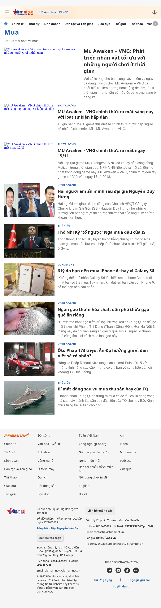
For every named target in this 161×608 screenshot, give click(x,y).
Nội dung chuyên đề (93, 477)
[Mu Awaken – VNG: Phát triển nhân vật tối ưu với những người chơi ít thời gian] (42, 73)
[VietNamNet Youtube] (118, 572)
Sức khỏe (44, 452)
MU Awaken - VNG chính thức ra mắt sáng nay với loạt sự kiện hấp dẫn (105, 114)
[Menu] (6, 12)
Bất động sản (47, 486)
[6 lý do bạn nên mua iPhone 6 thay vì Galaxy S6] (29, 279)
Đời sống (44, 435)
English (84, 486)
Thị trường (67, 105)
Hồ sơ (83, 494)
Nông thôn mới (89, 461)
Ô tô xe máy (46, 469)
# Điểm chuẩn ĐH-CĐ (53, 12)
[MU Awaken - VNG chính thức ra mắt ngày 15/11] (29, 159)
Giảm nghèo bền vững (94, 452)
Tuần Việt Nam (89, 435)
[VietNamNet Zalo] (136, 572)
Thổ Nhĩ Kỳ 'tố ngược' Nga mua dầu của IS (101, 232)
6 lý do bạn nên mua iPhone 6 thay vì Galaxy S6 (106, 271)
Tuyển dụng (121, 586)
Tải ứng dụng (103, 580)
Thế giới (120, 23)
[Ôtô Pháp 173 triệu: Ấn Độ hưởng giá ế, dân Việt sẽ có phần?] (29, 359)
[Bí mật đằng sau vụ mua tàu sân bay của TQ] (29, 398)
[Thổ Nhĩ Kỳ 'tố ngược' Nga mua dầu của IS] (29, 241)
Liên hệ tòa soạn (50, 538)
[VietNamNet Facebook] (109, 572)
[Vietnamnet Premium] (16, 437)
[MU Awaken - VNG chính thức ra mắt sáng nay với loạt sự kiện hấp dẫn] (29, 120)
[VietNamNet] (6, 24)
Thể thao (136, 23)
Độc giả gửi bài (140, 580)
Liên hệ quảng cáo (100, 510)
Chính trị (18, 23)
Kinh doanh (52, 23)
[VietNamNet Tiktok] (127, 572)
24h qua (125, 469)
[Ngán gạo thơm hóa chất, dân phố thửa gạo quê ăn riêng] (29, 318)
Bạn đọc (43, 494)
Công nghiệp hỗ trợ (92, 444)
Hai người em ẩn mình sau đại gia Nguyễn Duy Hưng (106, 194)
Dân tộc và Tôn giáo (79, 23)
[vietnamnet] (22, 14)
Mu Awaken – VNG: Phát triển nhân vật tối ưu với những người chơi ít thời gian (114, 60)
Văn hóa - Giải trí (49, 444)
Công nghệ (66, 264)
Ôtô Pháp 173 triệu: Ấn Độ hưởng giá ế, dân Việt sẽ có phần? (103, 353)
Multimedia (128, 452)
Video (124, 444)
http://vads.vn (106, 538)
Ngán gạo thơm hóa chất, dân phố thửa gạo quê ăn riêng (103, 312)
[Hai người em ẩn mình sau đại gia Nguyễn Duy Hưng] (29, 200)
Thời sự (34, 23)
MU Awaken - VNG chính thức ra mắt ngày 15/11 (101, 153)
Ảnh (123, 435)
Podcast (125, 461)
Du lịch (43, 477)
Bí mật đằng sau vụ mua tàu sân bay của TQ (103, 389)
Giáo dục (103, 23)
